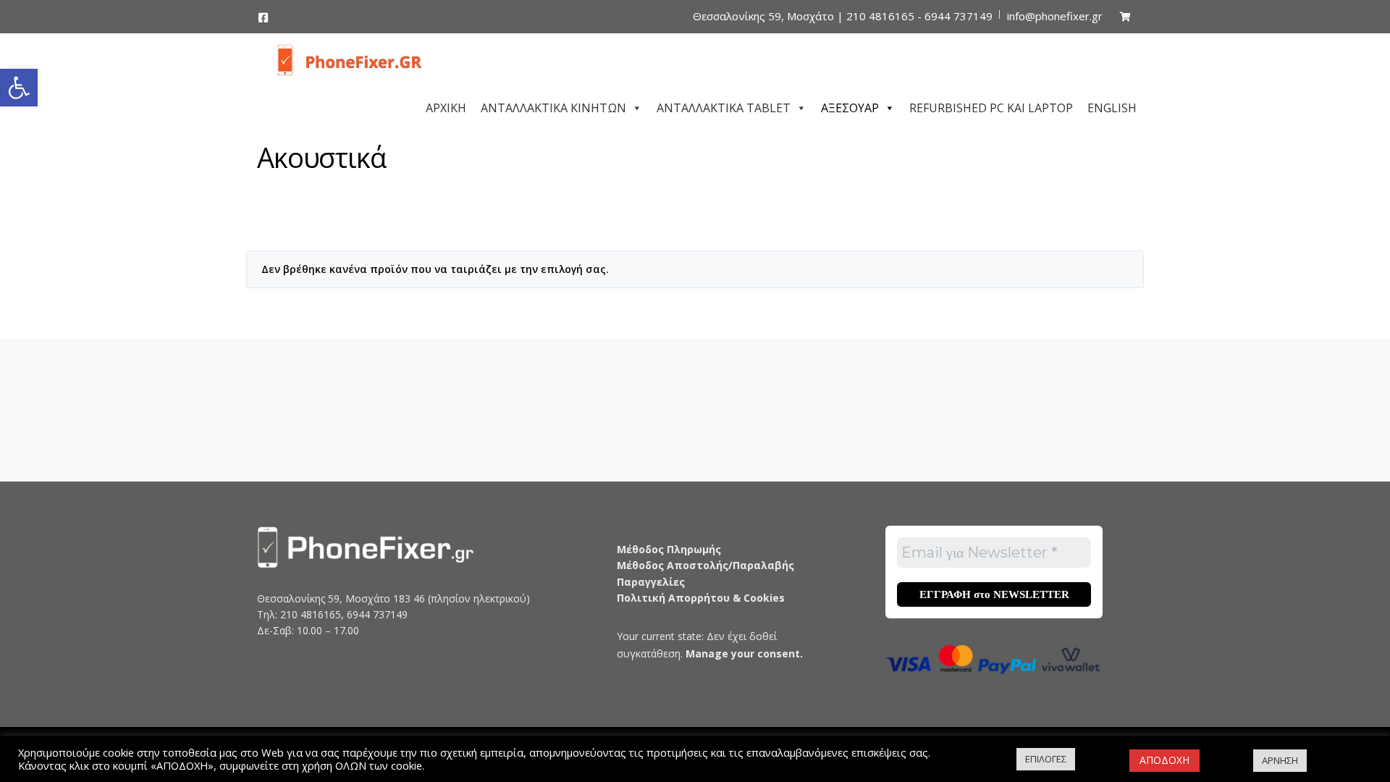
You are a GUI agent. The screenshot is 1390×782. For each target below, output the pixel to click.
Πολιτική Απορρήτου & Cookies (701, 598)
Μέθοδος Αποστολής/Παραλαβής (705, 565)
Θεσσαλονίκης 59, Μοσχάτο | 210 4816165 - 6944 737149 (843, 16)
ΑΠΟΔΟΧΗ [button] (1164, 760)
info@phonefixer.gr (1055, 16)
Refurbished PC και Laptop (991, 106)
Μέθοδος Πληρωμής (669, 549)
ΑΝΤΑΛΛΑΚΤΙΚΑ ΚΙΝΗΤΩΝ (553, 106)
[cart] (1125, 16)
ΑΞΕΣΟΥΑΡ (850, 106)
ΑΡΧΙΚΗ (446, 106)
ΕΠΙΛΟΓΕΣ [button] (1045, 758)
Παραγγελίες (651, 582)
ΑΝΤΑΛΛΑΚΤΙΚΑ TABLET (724, 106)
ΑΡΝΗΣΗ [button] (1280, 760)
